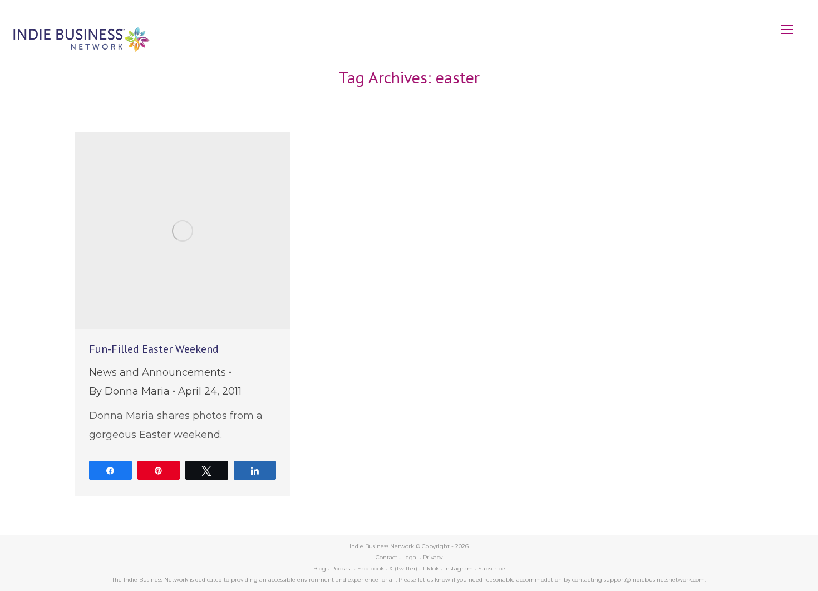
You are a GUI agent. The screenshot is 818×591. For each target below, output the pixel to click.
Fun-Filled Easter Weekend (154, 349)
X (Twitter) (404, 568)
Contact (386, 557)
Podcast (341, 568)
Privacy (432, 557)
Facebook (370, 568)
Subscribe (491, 568)
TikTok (430, 568)
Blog (319, 568)
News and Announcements (157, 372)
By (129, 391)
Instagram (458, 568)
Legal (410, 557)
